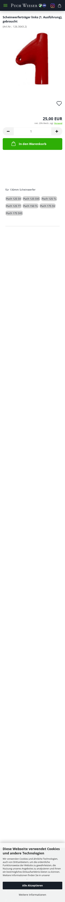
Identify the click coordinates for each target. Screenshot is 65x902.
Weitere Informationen (32, 894)
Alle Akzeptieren (32, 885)
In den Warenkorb (32, 144)
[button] (8, 131)
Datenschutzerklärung (15, 878)
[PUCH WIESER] (32, 5)
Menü (5, 5)
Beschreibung (19, 182)
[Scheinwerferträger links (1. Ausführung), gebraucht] (33, 58)
